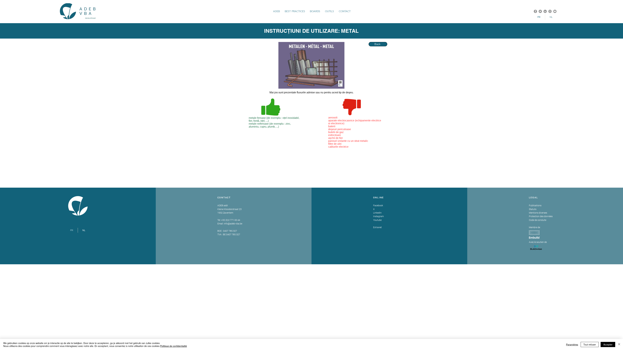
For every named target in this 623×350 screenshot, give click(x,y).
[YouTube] (554, 11)
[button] (294, 11)
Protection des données (541, 216)
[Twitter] (540, 11)
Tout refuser (589, 344)
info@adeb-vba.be (233, 223)
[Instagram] (550, 11)
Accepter (607, 344)
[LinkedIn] (545, 11)
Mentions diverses (538, 212)
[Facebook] (535, 11)
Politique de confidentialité (173, 346)
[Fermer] (619, 344)
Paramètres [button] (572, 344)
